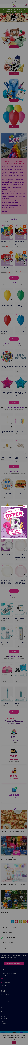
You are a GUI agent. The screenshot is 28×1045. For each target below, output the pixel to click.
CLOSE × (25, 506)
